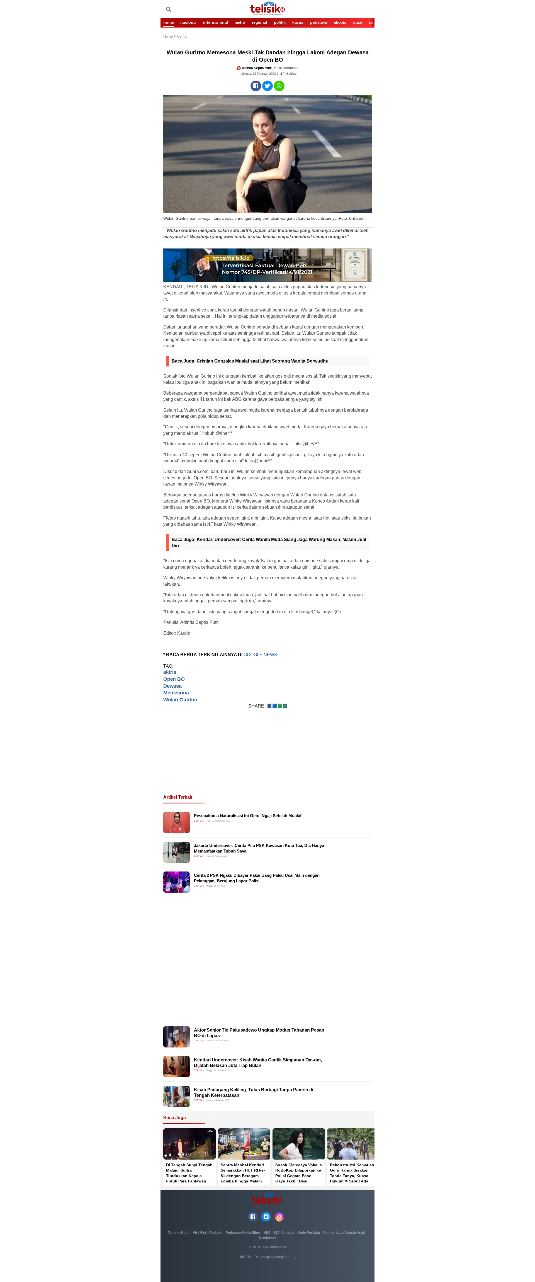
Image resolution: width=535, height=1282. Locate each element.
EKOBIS (340, 22)
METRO (240, 22)
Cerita (181, 36)
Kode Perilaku (309, 1233)
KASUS (297, 22)
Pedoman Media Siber (243, 1233)
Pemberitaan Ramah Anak (344, 1233)
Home (168, 36)
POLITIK (280, 22)
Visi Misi (199, 1233)
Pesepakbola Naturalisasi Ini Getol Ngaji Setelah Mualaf (247, 815)
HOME (168, 22)
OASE (357, 22)
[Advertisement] (267, 758)
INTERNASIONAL (215, 22)
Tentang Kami (178, 1233)
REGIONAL (259, 22)
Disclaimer (267, 1238)
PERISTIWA (318, 22)
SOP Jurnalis (284, 1233)
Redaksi (215, 1233)
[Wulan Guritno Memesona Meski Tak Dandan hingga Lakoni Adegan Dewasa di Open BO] (256, 86)
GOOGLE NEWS (261, 654)
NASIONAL (188, 22)
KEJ (267, 1233)
